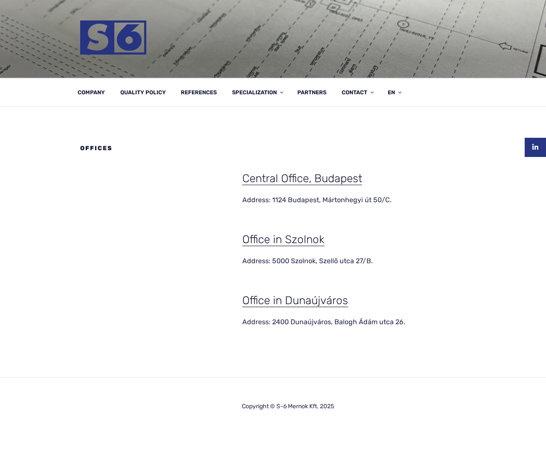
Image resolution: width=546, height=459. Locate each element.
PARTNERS (311, 92)
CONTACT (354, 92)
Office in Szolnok (283, 239)
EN (391, 92)
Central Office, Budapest (302, 178)
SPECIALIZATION (254, 92)
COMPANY (91, 92)
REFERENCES (199, 92)
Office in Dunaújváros (295, 300)
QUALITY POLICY (143, 92)
